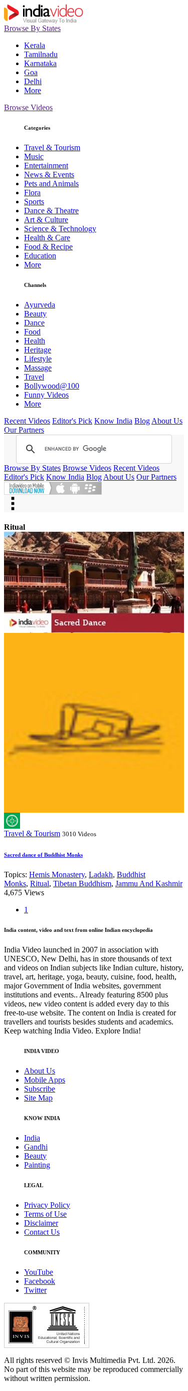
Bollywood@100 (51, 386)
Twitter (35, 1290)
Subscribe (39, 1089)
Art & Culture (46, 219)
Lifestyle (38, 359)
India (32, 1138)
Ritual (39, 883)
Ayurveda (39, 304)
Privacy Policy (47, 1205)
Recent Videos (27, 421)
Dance (34, 322)
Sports (34, 201)
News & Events (49, 174)
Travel (34, 377)
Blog (142, 421)
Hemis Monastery (57, 874)
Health (34, 340)
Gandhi (36, 1147)
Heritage (37, 349)
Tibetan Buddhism (82, 883)
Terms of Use (45, 1214)
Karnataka (40, 63)
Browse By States (32, 28)
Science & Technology (60, 228)
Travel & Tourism (52, 147)
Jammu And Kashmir (148, 883)
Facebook (39, 1281)
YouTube (38, 1272)
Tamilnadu (41, 54)
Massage (38, 368)
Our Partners (24, 430)
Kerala (34, 45)
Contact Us (42, 1232)
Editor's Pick (72, 421)
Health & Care (47, 237)
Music (34, 156)
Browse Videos (28, 107)
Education (40, 255)
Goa (31, 72)
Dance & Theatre (51, 210)
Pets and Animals (51, 183)
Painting (37, 1165)
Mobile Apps (44, 1080)
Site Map (38, 1098)
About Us (166, 421)
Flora (32, 192)
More (32, 90)
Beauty (35, 313)
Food (32, 331)
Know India (113, 421)
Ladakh (101, 874)
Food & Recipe (48, 246)
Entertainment (46, 165)
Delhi (33, 81)
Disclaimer (41, 1223)
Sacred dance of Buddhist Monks (43, 855)
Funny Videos (46, 395)
